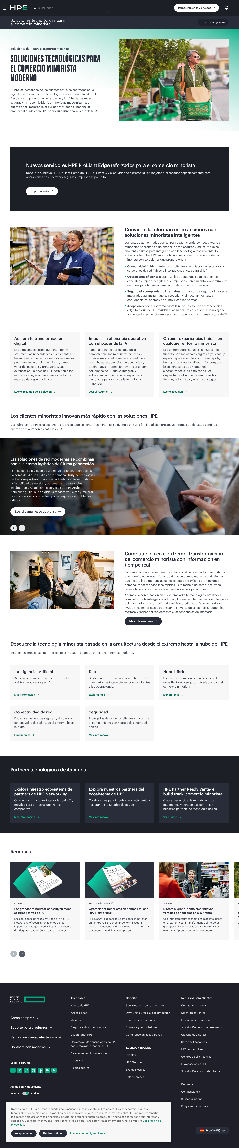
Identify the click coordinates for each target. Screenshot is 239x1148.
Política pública (80, 1067)
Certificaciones (190, 1091)
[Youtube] (47, 1070)
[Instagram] (26, 1070)
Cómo (22, 1018)
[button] (4, 8)
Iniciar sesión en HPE (194, 1064)
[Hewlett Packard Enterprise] (18, 7)
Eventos (131, 1055)
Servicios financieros (194, 1042)
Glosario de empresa (194, 1034)
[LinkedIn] (13, 1070)
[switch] (24, 1093)
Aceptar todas (24, 1133)
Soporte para (29, 1027)
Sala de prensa (135, 1077)
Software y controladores (141, 1027)
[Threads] (33, 1070)
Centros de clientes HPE (196, 1056)
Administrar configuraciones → (89, 1133)
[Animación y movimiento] (25, 1093)
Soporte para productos (141, 1020)
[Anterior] (13, 528)
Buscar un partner (192, 1099)
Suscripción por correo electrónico (202, 1027)
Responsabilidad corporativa (88, 1027)
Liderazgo (77, 1060)
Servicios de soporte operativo (145, 1005)
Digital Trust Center (193, 1012)
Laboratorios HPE (81, 1034)
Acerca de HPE (80, 1005)
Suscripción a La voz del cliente (200, 1071)
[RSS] (54, 1070)
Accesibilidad (79, 1012)
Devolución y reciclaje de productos (148, 1012)
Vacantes (76, 1020)
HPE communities (192, 1049)
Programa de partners (194, 1106)
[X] (19, 1070)
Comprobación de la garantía (144, 1034)
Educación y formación (195, 1020)
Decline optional (53, 1133)
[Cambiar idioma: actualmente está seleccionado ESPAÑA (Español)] (227, 7)
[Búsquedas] (35, 8)
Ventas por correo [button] (33, 1037)
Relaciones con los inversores (89, 1053)
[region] (119, 486)
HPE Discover (134, 1062)
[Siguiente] (22, 528)
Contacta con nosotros (195, 1005)
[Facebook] (40, 1070)
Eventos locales (135, 1069)
